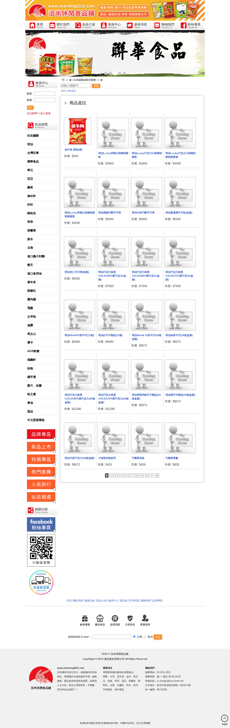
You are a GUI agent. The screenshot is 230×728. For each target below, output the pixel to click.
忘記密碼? (32, 113)
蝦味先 (31, 213)
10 (146, 475)
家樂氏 (31, 290)
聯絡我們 (146, 600)
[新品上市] (41, 452)
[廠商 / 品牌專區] (41, 439)
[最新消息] (137, 26)
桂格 (30, 368)
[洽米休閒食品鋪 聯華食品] (115, 53)
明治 (30, 144)
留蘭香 (31, 230)
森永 (30, 239)
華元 (30, 170)
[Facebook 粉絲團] (191, 26)
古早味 (31, 316)
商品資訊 (71, 91)
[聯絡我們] (164, 26)
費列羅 (31, 299)
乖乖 (30, 221)
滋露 (30, 325)
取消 (150, 636)
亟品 (30, 411)
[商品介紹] (85, 26)
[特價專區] (41, 464)
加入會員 (45, 113)
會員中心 (113, 600)
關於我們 (78, 600)
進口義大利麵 (36, 256)
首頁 (63, 91)
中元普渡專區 (36, 420)
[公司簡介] (59, 26)
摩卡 (30, 342)
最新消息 (90, 600)
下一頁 (154, 475)
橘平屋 (31, 376)
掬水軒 (31, 195)
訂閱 (139, 636)
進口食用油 (34, 273)
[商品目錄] (41, 129)
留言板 (124, 600)
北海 (30, 247)
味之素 (31, 394)
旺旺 (30, 204)
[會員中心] (111, 26)
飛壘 (30, 308)
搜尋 (96, 85)
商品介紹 (102, 600)
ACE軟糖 (33, 351)
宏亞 (30, 178)
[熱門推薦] (41, 477)
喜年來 (31, 282)
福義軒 (31, 359)
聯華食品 (33, 161)
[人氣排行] (41, 490)
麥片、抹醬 (34, 385)
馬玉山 (31, 333)
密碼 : (30, 100)
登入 (30, 107)
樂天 (30, 264)
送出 (157, 637)
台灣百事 (33, 152)
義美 (30, 187)
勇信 (30, 402)
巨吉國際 (33, 135)
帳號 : (30, 93)
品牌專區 (158, 600)
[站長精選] (41, 502)
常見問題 (134, 600)
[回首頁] (36, 26)
